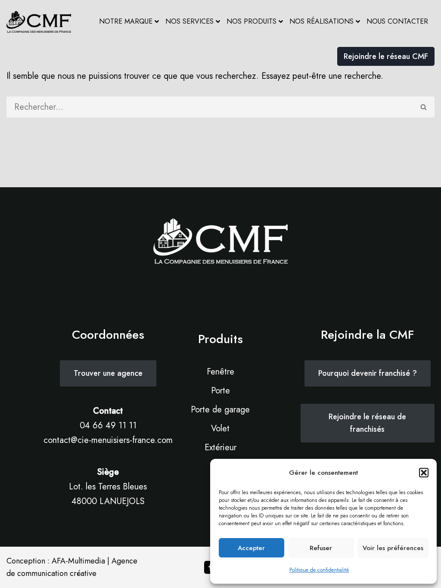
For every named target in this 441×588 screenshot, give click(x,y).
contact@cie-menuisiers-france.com (108, 440)
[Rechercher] (424, 107)
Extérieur (220, 447)
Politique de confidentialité (319, 570)
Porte (220, 390)
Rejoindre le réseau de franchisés (367, 423)
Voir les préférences (393, 548)
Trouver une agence (108, 373)
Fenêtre (220, 371)
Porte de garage (220, 409)
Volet (220, 428)
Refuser (321, 548)
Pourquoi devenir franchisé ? (367, 373)
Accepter (251, 548)
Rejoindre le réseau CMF (386, 56)
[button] (423, 472)
